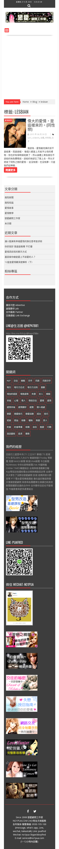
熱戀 (38, 420)
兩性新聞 (9, 197)
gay (29, 137)
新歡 (23, 420)
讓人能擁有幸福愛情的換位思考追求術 (23, 241)
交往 (16, 380)
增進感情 (24, 393)
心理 (16, 400)
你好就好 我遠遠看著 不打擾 (18, 246)
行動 (49, 427)
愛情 (42, 400)
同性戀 (48, 137)
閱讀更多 (11, 170)
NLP (9, 380)
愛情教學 (8, 120)
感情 (49, 400)
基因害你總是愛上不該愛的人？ (20, 256)
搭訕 (16, 420)
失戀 (34, 393)
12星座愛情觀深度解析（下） (19, 262)
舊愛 (42, 427)
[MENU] (6, 30)
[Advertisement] (29, 66)
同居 (37, 380)
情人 (23, 400)
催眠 (23, 380)
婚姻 (48, 393)
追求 (20, 433)
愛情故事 (9, 207)
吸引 (9, 387)
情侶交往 (33, 400)
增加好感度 (12, 393)
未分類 (8, 223)
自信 (35, 427)
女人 (41, 393)
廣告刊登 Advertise (15, 305)
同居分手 (47, 380)
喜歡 (43, 387)
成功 (39, 413)
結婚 (27, 427)
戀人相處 (41, 407)
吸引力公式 (19, 387)
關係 (27, 433)
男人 (45, 420)
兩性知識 (9, 202)
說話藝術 (11, 433)
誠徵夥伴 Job (12, 308)
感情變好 (22, 407)
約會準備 (18, 427)
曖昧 (31, 420)
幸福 (9, 400)
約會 (9, 427)
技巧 (46, 413)
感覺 (32, 407)
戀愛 (9, 413)
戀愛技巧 (18, 413)
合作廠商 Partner (14, 311)
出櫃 (42, 137)
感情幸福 (11, 407)
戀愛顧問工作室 (12, 218)
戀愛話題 (29, 413)
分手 (30, 380)
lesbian (35, 137)
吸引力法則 (33, 387)
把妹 (9, 420)
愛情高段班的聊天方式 (16, 251)
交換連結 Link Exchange (18, 315)
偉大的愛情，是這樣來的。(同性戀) (41, 125)
